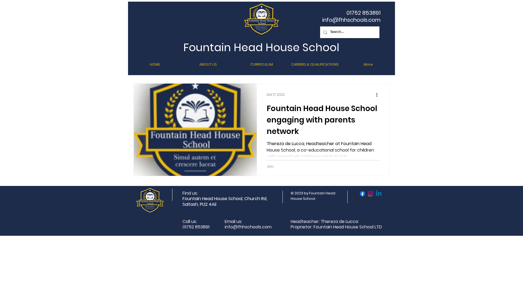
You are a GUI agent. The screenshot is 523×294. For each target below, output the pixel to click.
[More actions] (378, 94)
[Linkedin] (378, 193)
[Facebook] (362, 193)
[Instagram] (370, 193)
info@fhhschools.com (351, 20)
